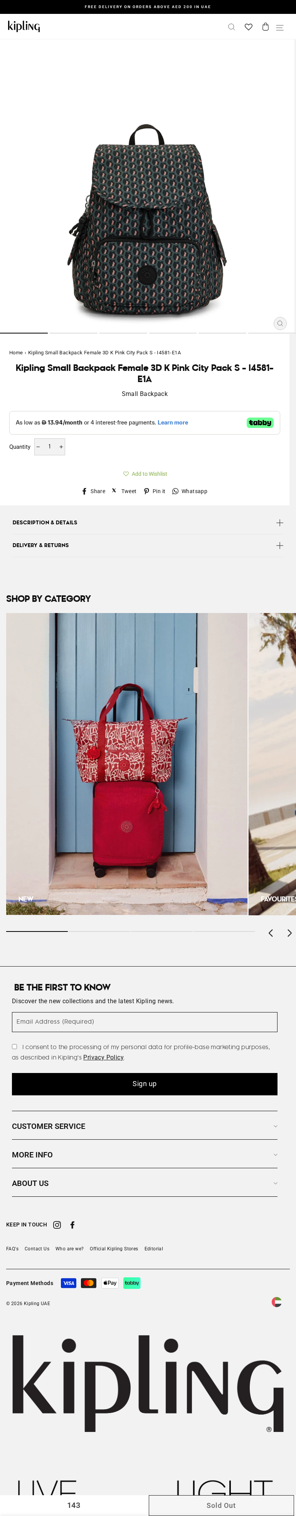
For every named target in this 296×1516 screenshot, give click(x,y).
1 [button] (24, 333)
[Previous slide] (271, 931)
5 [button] (222, 333)
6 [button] (272, 333)
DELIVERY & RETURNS (41, 545)
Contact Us (37, 1249)
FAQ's (12, 1249)
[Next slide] (289, 931)
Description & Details (45, 522)
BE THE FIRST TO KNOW (62, 988)
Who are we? (70, 1249)
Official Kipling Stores (114, 1249)
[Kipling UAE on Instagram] (57, 1226)
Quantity (19, 446)
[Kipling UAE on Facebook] (72, 1226)
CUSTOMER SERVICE (48, 1126)
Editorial (154, 1249)
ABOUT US (30, 1183)
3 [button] (123, 333)
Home (16, 352)
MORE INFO (32, 1154)
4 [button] (173, 333)
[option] (148, 7)
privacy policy (103, 1057)
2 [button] (74, 333)
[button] (145, 472)
